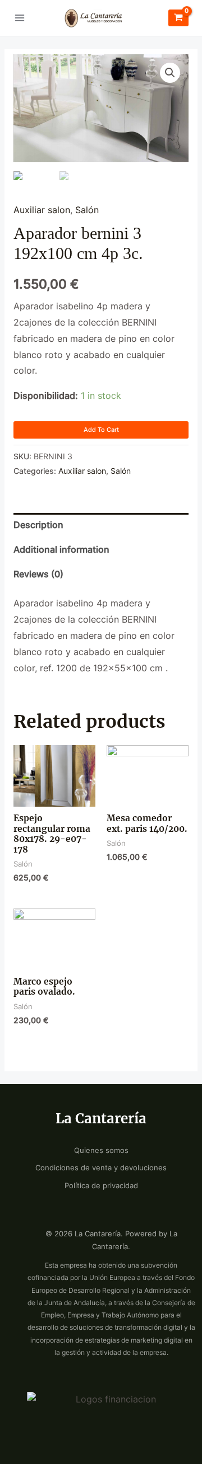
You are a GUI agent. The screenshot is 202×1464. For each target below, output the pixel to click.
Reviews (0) (38, 574)
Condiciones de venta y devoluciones (101, 1168)
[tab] (101, 525)
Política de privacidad (101, 1185)
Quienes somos (101, 1150)
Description (38, 525)
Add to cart (101, 430)
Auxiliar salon (41, 210)
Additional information (61, 549)
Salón (87, 210)
